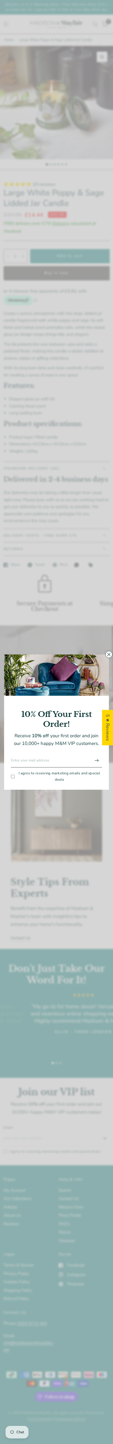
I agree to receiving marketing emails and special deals (59, 776)
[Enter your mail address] (96, 760)
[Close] (108, 654)
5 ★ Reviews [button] (107, 727)
